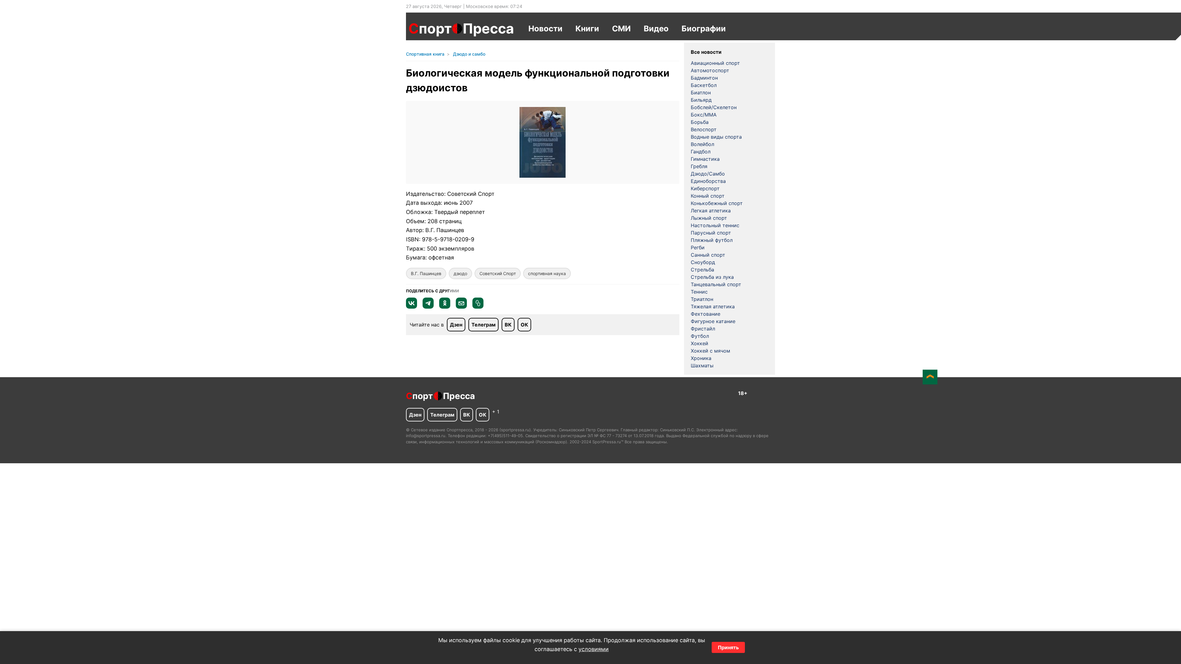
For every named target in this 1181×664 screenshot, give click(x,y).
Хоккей (699, 343)
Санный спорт (708, 255)
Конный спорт (708, 196)
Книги (587, 28)
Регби (698, 247)
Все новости (706, 52)
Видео (656, 28)
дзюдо (460, 273)
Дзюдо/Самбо (708, 174)
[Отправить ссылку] (477, 307)
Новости (545, 28)
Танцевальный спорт (716, 284)
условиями (594, 649)
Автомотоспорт (710, 70)
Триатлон (702, 299)
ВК (508, 325)
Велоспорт (704, 129)
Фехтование (705, 314)
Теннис (699, 292)
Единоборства (708, 181)
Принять (728, 647)
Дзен (456, 325)
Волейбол (702, 144)
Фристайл (703, 329)
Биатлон (701, 92)
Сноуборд (703, 262)
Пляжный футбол (712, 240)
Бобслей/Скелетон (714, 107)
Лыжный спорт (709, 218)
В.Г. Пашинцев (426, 273)
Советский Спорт (497, 273)
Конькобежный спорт (717, 203)
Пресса (488, 28)
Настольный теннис (715, 225)
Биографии (704, 28)
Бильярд (701, 100)
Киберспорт (705, 188)
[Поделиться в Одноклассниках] (444, 307)
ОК (524, 325)
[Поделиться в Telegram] (428, 307)
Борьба (700, 122)
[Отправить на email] (461, 307)
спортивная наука (547, 273)
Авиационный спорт (715, 63)
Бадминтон (704, 78)
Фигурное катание (713, 321)
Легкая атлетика (711, 211)
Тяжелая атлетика (713, 306)
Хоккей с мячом (710, 351)
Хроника (701, 358)
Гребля (699, 166)
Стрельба (702, 270)
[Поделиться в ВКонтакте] (411, 307)
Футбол (700, 336)
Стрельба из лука (712, 277)
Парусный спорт (711, 233)
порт (430, 28)
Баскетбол (704, 85)
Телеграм (483, 325)
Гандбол (700, 151)
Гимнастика (705, 159)
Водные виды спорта (716, 137)
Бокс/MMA (704, 115)
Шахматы (702, 365)
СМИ (621, 28)
